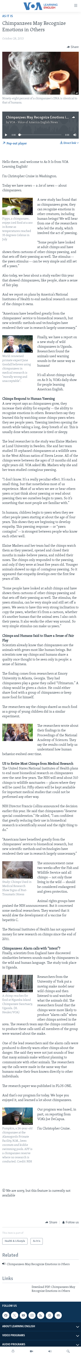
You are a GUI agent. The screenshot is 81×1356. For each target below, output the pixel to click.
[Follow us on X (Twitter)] (14, 1315)
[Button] (73, 47)
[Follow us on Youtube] (23, 1315)
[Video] (31, 1351)
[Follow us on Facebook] (5, 1315)
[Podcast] (49, 1315)
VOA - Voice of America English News (34, 122)
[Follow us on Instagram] (32, 1315)
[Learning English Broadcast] (50, 1351)
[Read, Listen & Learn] (13, 1351)
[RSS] (40, 1315)
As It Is (7, 16)
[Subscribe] (58, 1315)
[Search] (68, 1351)
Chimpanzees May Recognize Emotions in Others (42, 117)
